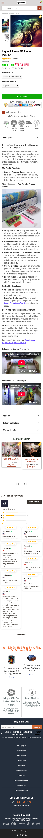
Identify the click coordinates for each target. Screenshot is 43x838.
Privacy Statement (21, 751)
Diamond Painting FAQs (22, 790)
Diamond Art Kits (21, 785)
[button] (10, 58)
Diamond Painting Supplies (21, 780)
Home (3, 13)
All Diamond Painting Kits (13, 13)
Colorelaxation (20, 831)
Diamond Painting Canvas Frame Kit (15, 303)
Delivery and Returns (11, 422)
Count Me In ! (37, 727)
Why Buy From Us (9, 429)
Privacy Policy (37, 733)
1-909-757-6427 (22, 802)
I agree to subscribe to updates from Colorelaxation (22, 733)
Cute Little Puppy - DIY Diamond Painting (11, 469)
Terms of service (21, 755)
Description (7, 137)
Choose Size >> (7, 72)
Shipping (6, 415)
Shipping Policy (22, 760)
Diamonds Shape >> (9, 81)
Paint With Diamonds (21, 770)
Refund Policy (21, 765)
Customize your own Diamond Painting (32, 465)
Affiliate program (21, 746)
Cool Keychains (21, 775)
